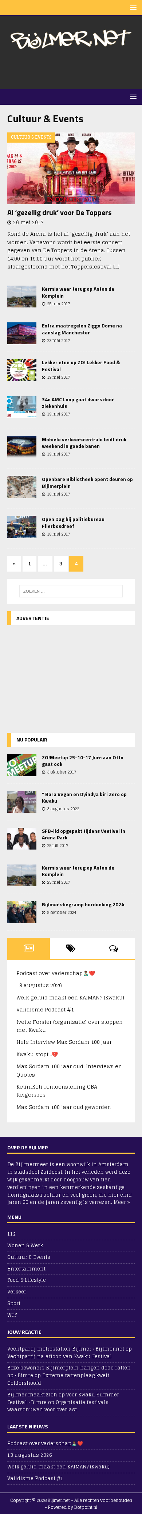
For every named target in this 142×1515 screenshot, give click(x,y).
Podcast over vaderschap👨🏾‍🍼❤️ (55, 973)
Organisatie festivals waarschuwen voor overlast (58, 1406)
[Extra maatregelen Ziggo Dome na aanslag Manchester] (21, 333)
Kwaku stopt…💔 (37, 1054)
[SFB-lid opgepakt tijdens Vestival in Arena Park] (21, 839)
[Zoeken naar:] (71, 591)
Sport (13, 1303)
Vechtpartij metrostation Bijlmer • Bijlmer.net (65, 1349)
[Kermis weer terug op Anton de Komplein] (21, 296)
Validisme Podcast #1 (45, 1009)
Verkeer (16, 1292)
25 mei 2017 (58, 303)
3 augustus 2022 (63, 808)
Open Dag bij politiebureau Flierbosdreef (73, 522)
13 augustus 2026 (39, 985)
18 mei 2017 (58, 494)
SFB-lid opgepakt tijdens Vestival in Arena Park (83, 834)
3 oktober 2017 (61, 772)
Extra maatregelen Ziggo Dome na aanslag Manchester (82, 329)
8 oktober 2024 (61, 912)
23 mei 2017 (58, 340)
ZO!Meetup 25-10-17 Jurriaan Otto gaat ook (82, 760)
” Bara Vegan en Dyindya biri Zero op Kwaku (84, 797)
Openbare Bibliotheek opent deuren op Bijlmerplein (87, 482)
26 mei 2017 (28, 222)
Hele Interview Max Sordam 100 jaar (64, 1041)
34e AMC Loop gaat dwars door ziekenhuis (78, 402)
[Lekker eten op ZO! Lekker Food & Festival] (21, 370)
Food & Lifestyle (26, 1280)
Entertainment (26, 1269)
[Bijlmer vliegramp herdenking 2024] (21, 912)
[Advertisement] (74, 70)
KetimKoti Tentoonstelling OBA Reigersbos (56, 1090)
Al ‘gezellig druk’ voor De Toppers (59, 212)
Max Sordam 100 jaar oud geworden (63, 1107)
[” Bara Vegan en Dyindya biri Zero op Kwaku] (21, 802)
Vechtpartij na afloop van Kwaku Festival (59, 1356)
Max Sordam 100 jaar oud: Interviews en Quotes (69, 1070)
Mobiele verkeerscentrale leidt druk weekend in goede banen (84, 443)
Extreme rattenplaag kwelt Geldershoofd (58, 1379)
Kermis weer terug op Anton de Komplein (78, 292)
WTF (12, 1315)
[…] (116, 266)
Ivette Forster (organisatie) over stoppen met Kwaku (69, 1025)
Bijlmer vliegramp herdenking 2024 (83, 904)
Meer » (122, 1202)
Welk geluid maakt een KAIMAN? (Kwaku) (70, 997)
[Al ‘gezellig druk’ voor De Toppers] (71, 168)
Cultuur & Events (28, 1257)
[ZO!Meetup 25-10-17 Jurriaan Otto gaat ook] (21, 765)
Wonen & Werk (25, 1245)
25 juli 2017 (57, 845)
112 (11, 1234)
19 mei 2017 (58, 377)
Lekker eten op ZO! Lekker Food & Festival (81, 365)
